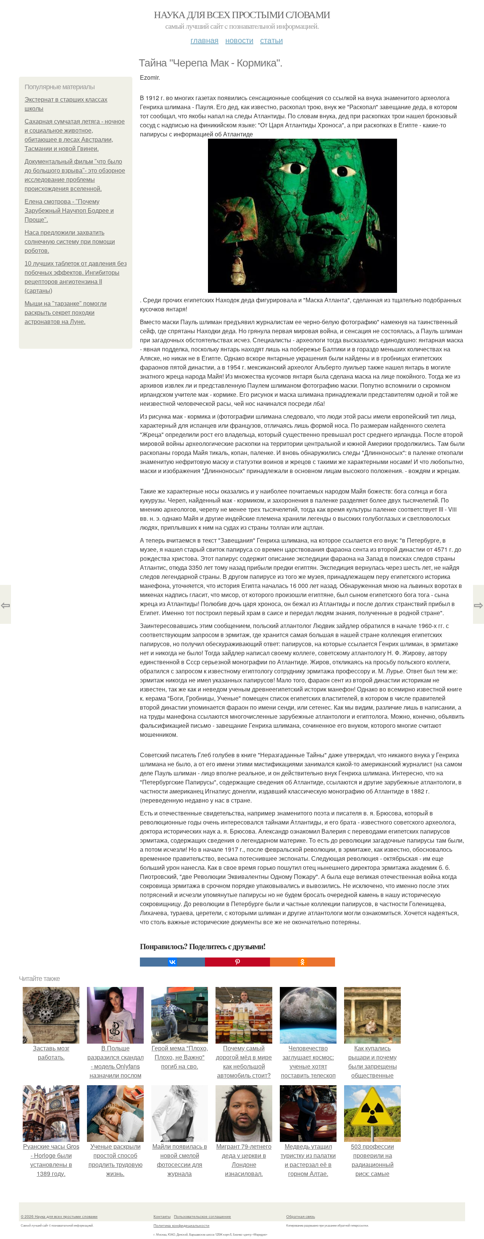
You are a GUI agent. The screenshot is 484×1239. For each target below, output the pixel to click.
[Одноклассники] (302, 962)
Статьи (271, 39)
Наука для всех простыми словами (242, 14)
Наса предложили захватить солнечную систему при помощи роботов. (70, 241)
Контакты (162, 1216)
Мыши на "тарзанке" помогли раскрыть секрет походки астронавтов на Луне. (66, 312)
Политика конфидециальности (181, 1225)
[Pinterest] (237, 962)
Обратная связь (300, 1216)
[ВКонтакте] (172, 962)
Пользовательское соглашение (202, 1216)
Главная (205, 39)
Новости (239, 39)
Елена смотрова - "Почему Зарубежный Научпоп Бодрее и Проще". (69, 210)
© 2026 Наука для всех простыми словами (59, 1216)
